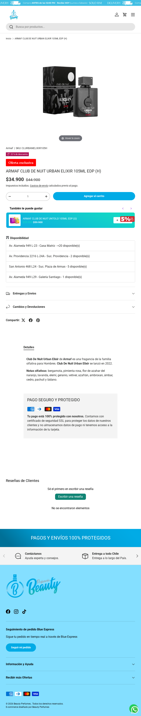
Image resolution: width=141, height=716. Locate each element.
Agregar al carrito (94, 196)
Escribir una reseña (70, 496)
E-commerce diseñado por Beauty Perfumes (27, 707)
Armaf (9, 148)
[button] (125, 15)
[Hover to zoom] (70, 93)
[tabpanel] (71, 371)
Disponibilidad (19, 238)
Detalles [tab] (29, 347)
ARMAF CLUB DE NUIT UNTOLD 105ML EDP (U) (50, 218)
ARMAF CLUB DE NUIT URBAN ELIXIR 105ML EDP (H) (41, 38)
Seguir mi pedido (21, 647)
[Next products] (131, 208)
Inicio (8, 38)
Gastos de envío (39, 185)
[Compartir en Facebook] (30, 320)
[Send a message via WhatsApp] (135, 710)
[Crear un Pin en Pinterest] (38, 320)
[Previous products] (123, 208)
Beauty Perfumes (22, 703)
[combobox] (70, 27)
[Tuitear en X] (23, 320)
